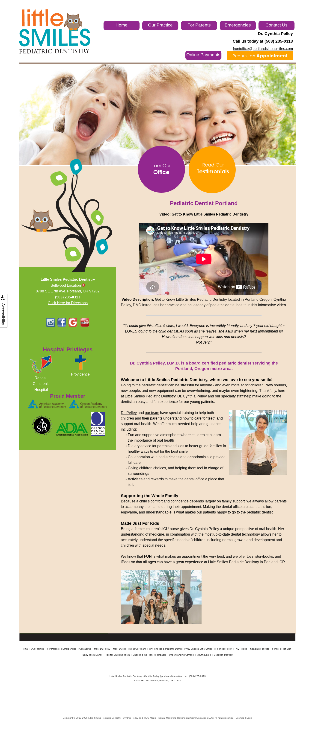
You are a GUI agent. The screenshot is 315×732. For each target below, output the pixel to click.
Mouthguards (204, 654)
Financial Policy (223, 648)
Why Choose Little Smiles (198, 648)
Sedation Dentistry (223, 654)
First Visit (286, 648)
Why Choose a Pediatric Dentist (165, 648)
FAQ (237, 648)
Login (250, 718)
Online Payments (203, 54)
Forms (275, 648)
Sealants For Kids (259, 648)
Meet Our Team (137, 648)
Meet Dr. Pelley (102, 648)
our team (152, 413)
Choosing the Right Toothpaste (149, 654)
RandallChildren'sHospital (41, 384)
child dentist (168, 331)
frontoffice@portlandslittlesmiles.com (263, 49)
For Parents (199, 25)
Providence (80, 374)
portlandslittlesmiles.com (174, 676)
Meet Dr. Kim (119, 648)
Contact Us (276, 25)
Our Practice (160, 25)
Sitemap (240, 718)
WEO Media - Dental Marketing (160, 718)
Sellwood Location (66, 285)
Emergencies (238, 25)
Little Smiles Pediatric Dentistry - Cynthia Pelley (113, 718)
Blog (244, 648)
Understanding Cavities (181, 654)
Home (122, 25)
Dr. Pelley (129, 413)
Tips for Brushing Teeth (117, 654)
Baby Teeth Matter (92, 654)
